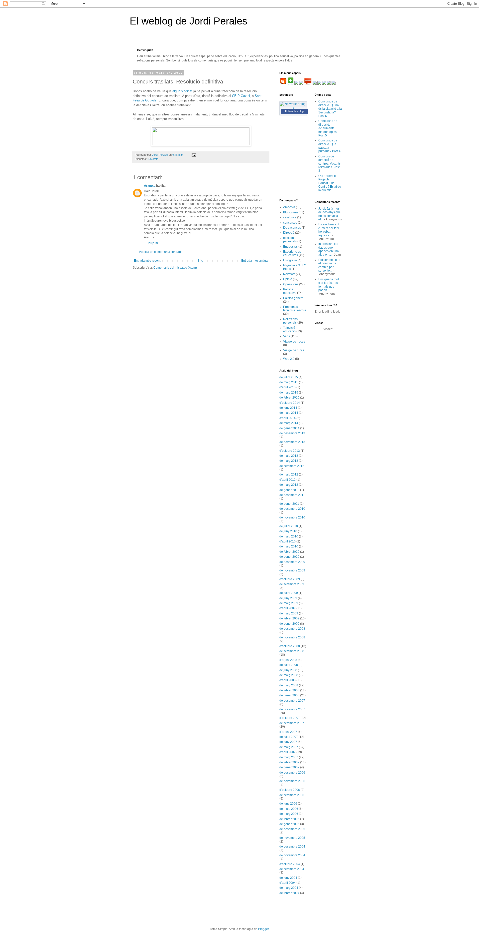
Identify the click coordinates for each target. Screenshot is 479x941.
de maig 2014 (288, 413)
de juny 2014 (288, 408)
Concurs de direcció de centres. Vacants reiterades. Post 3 (329, 164)
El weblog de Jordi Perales (188, 20)
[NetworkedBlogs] (293, 108)
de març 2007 (288, 757)
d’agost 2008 (288, 660)
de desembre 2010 (292, 508)
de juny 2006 (288, 803)
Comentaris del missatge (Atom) (175, 267)
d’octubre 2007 (289, 718)
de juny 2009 (288, 598)
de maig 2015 (288, 382)
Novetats (152, 158)
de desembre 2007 (292, 700)
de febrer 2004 (289, 893)
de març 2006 (288, 814)
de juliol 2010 (288, 526)
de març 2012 (288, 484)
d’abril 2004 (287, 883)
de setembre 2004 (291, 869)
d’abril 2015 (287, 387)
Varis (286, 336)
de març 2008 (288, 685)
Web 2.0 (288, 359)
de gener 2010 (289, 556)
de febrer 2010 (289, 551)
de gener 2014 (289, 428)
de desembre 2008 (292, 628)
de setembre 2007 (291, 723)
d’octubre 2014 (289, 403)
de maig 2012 (288, 474)
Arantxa (149, 185)
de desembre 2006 (292, 772)
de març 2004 (288, 888)
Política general (293, 298)
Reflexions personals (290, 320)
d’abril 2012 (287, 479)
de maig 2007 (288, 747)
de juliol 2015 (288, 377)
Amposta (289, 207)
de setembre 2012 (291, 466)
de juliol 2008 (288, 665)
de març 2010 (288, 546)
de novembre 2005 (292, 838)
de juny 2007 (288, 742)
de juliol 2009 (288, 593)
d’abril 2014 (287, 418)
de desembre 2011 (292, 495)
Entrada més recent (147, 260)
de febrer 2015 (289, 397)
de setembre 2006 (291, 795)
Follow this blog (294, 111)
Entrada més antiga (254, 260)
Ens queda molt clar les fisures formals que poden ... (329, 285)
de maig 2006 (288, 809)
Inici (201, 260)
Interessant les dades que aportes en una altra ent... (328, 249)
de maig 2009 (288, 603)
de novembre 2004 (292, 855)
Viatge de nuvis (293, 350)
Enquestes (290, 246)
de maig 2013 (288, 456)
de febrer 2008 (289, 690)
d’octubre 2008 (289, 646)
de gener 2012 (289, 490)
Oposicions (290, 284)
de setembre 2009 (291, 584)
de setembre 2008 (291, 651)
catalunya (289, 217)
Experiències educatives (292, 253)
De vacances (292, 227)
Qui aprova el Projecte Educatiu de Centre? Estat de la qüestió (329, 183)
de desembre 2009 (292, 562)
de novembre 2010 (292, 517)
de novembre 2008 (292, 637)
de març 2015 (288, 392)
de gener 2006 (289, 824)
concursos (290, 222)
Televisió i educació (290, 329)
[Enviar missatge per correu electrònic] (193, 154)
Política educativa (289, 291)
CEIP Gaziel (241, 96)
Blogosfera (290, 212)
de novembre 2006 (292, 781)
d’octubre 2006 (289, 790)
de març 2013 (288, 461)
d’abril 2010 (287, 541)
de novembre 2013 (292, 442)
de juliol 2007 (288, 737)
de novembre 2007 (292, 709)
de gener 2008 (289, 695)
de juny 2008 (288, 670)
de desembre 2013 (292, 433)
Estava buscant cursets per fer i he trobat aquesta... (328, 230)
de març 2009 (288, 613)
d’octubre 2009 (289, 579)
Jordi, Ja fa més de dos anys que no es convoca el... (329, 214)
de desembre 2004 (292, 846)
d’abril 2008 (287, 680)
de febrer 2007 (289, 762)
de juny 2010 (288, 531)
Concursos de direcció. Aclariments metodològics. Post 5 (327, 128)
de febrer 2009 (289, 618)
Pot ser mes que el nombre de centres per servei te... (329, 265)
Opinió (287, 279)
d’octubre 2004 (289, 864)
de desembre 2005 (292, 829)
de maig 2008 (288, 675)
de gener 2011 (289, 503)
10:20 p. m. (151, 243)
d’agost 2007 (288, 732)
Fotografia (290, 260)
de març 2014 (288, 423)
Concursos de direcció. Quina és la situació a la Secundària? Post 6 (330, 109)
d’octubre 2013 (289, 451)
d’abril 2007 (287, 752)
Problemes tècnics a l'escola (294, 308)
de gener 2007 (289, 767)
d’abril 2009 (287, 608)
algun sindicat (182, 91)
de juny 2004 (288, 878)
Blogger (263, 929)
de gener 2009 (289, 623)
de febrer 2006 (289, 819)
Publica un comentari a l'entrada (161, 252)
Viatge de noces (294, 341)
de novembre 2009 (292, 570)
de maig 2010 (288, 536)
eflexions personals (290, 239)
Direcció (288, 232)
